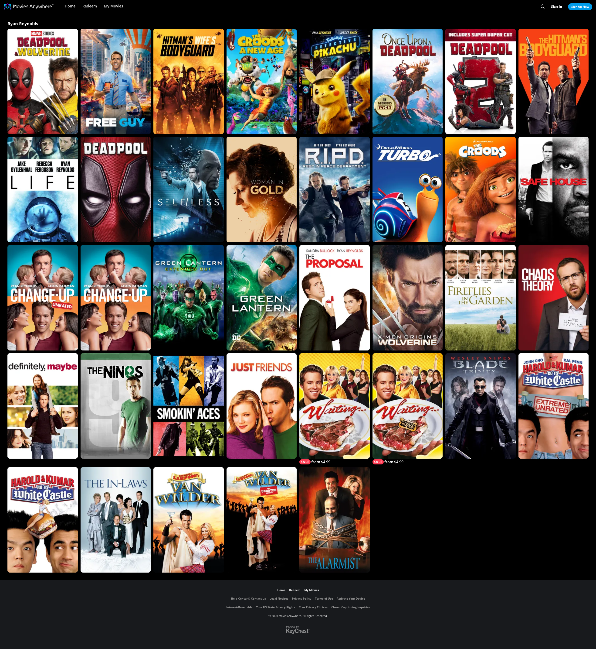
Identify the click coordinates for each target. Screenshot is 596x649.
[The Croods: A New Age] (262, 81)
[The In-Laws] (116, 520)
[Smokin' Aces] (188, 406)
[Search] (543, 6)
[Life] (42, 189)
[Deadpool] (116, 189)
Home (70, 6)
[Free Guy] (116, 81)
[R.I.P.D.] (334, 189)
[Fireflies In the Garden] (480, 297)
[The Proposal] (334, 297)
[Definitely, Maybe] (42, 406)
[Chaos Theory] (553, 297)
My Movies (113, 6)
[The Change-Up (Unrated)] (42, 297)
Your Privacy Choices (313, 607)
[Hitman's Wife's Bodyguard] (188, 81)
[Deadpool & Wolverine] (42, 81)
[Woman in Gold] (262, 189)
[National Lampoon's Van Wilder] (188, 520)
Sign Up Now (580, 7)
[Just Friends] (262, 406)
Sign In (556, 6)
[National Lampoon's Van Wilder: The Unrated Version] (262, 520)
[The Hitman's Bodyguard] (553, 81)
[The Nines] (116, 406)
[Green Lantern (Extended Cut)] (188, 297)
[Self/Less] (188, 189)
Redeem (89, 6)
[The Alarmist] (334, 520)
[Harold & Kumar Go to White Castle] (42, 520)
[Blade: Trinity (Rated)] (480, 406)
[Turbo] (407, 189)
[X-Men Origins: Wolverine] (407, 297)
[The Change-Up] (116, 297)
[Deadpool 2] (480, 81)
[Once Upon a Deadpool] (407, 81)
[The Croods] (480, 189)
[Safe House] (553, 189)
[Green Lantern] (262, 297)
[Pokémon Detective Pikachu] (334, 81)
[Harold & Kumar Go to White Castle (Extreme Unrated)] (553, 406)
